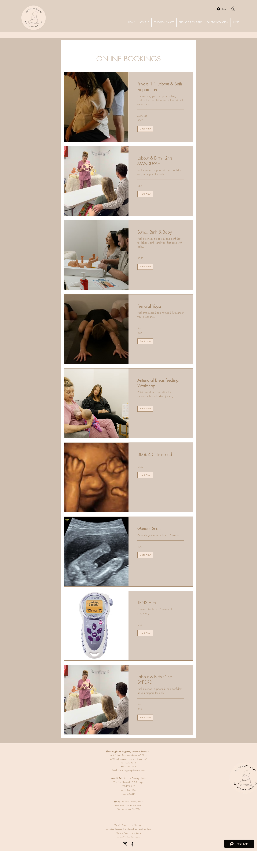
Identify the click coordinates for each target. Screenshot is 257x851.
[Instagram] (125, 844)
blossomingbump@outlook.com (131, 770)
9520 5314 (130, 762)
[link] (160, 86)
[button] (233, 9)
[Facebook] (132, 844)
